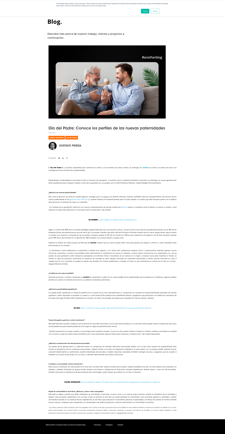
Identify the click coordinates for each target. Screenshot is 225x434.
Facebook (97, 425)
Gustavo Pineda (70, 146)
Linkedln (120, 425)
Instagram (109, 425)
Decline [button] (155, 11)
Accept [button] (145, 11)
